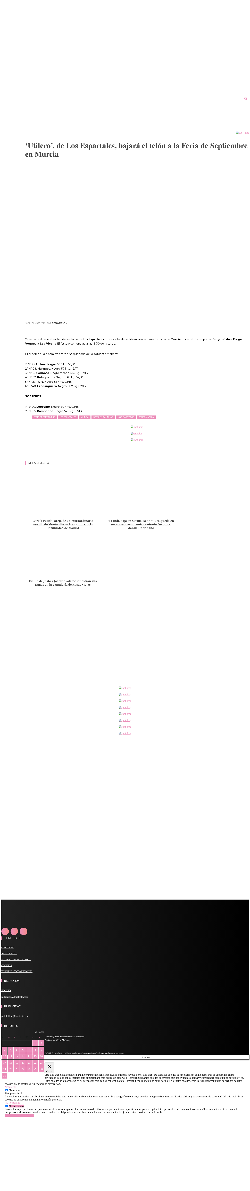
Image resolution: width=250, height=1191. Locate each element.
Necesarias (14, 1090)
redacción (59, 323)
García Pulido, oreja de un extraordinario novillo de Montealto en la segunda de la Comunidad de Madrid (63, 524)
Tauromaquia (146, 417)
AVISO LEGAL (9, 953)
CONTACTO (7, 947)
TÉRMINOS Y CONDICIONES (16, 971)
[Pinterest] (218, 328)
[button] (246, 98)
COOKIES (6, 965)
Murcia (85, 417)
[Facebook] (193, 328)
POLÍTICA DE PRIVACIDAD (16, 959)
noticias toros (126, 417)
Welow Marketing (63, 1040)
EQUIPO (6, 990)
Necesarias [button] (10, 1087)
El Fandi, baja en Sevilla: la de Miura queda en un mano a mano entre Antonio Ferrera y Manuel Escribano (140, 524)
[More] (243, 328)
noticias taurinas (103, 417)
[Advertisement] (137, 452)
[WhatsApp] (230, 328)
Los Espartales (68, 417)
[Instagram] (14, 931)
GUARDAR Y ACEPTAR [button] (19, 1115)
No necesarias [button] (12, 1102)
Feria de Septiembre (44, 417)
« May (4, 1080)
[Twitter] (206, 328)
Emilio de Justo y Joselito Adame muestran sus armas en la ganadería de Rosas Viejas (63, 582)
